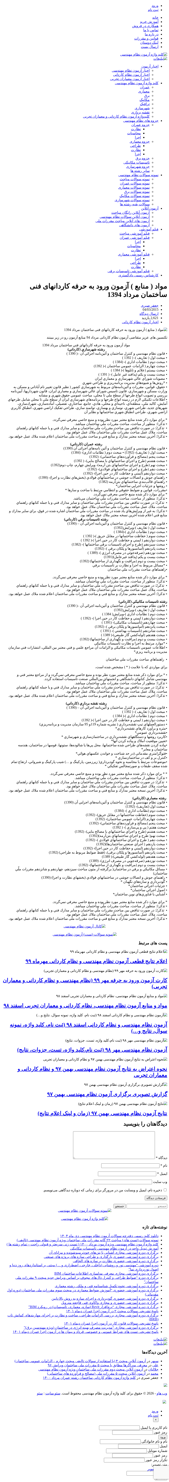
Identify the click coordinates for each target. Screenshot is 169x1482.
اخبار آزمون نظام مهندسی (131, 70)
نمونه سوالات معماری (134, 187)
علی (155, 1365)
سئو (40, 1393)
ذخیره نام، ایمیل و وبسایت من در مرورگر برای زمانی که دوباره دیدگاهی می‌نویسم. (102, 1190)
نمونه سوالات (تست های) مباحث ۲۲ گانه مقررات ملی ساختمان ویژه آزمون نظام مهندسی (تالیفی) (87, 1240)
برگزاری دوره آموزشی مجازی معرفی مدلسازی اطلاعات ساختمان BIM (106, 1273)
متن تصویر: (159, 1464)
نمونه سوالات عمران (135, 183)
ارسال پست (149, 47)
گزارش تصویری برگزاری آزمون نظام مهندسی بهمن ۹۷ (107, 1094)
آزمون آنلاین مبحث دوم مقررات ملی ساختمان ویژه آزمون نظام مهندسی (90, 1369)
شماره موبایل (157, 1451)
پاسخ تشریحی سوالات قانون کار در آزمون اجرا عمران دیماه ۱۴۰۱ (111, 1323)
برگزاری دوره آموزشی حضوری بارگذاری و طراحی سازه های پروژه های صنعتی (101, 1257)
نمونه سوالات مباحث (135, 179)
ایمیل (162, 1173)
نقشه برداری (140, 112)
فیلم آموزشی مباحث (134, 233)
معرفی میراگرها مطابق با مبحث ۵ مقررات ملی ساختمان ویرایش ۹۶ (97, 1365)
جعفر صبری (149, 305)
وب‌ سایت (160, 1182)
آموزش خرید (149, 22)
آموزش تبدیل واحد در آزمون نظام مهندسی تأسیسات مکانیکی (114, 1248)
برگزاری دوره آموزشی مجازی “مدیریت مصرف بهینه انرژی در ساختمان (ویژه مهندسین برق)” (91, 1327)
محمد (154, 1373)
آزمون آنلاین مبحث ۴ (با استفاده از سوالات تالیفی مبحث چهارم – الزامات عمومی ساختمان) (80, 1361)
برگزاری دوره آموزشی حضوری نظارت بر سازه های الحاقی (115, 1261)
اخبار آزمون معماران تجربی (130, 79)
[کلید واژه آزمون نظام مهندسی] (143, 54)
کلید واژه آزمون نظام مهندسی (136, 83)
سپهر (154, 1361)
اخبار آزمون (149, 66)
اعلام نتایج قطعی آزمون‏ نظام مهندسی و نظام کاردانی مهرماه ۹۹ (96, 961)
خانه (155, 17)
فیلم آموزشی (148, 229)
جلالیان (153, 1369)
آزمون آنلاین (149, 208)
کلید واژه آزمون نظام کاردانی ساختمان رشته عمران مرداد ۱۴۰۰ (89, 1378)
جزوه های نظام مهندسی (140, 120)
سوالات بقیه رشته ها (135, 204)
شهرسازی (142, 108)
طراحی (135, 146)
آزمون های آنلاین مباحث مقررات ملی (123, 221)
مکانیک (145, 100)
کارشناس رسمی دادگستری (138, 275)
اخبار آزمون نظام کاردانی (131, 75)
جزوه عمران (140, 125)
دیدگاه (161, 1158)
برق (147, 95)
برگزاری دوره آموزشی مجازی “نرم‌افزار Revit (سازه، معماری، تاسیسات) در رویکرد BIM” (93, 1307)
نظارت (136, 129)
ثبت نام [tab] (153, 1415)
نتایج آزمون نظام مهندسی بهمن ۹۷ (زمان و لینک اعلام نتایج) (102, 1113)
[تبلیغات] (160, 58)
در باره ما (151, 34)
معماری (144, 91)
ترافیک (145, 104)
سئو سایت (52, 1393)
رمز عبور (160, 1432)
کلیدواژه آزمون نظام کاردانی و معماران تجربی (116, 116)
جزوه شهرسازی (138, 166)
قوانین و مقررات (146, 38)
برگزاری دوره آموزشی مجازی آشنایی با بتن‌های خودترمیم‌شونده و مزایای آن (103, 1252)
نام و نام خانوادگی (154, 1441)
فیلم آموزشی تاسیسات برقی (129, 271)
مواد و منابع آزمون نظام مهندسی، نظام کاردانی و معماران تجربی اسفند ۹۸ (85, 1005)
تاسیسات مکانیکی (136, 162)
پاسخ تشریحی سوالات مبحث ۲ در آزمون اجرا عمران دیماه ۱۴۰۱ (112, 1311)
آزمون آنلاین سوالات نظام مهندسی (125, 217)
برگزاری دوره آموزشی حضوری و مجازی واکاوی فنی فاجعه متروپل (109, 1303)
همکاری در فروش (145, 26)
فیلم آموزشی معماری (134, 254)
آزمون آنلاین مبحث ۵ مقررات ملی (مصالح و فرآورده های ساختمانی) (96, 1373)
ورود (155, 5)
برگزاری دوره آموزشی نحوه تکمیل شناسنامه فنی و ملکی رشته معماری (106, 1286)
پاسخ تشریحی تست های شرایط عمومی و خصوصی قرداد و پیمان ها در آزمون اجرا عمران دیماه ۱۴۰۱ (85, 1332)
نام (163, 1165)
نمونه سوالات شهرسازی (132, 200)
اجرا (138, 137)
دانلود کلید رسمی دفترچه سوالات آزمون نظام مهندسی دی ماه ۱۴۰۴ (109, 1236)
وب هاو (162, 1393)
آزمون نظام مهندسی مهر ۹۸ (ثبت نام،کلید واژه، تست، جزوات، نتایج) (92, 1050)
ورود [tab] (155, 1411)
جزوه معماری (140, 141)
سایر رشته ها (140, 171)
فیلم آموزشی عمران (135, 237)
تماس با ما (150, 30)
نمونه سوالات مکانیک (134, 196)
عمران (145, 87)
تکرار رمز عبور (156, 1460)
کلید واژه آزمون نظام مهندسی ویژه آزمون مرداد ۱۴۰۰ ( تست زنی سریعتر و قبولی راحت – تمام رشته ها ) (82, 1244)
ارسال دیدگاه (149, 314)
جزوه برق (143, 158)
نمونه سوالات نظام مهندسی (138, 175)
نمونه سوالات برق (137, 191)
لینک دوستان (149, 42)
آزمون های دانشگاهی (134, 225)
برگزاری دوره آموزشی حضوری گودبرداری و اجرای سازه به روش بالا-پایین (104, 1298)
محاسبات (134, 133)
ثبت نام (153, 10)
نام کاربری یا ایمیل (154, 1427)
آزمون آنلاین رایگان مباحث (130, 212)
